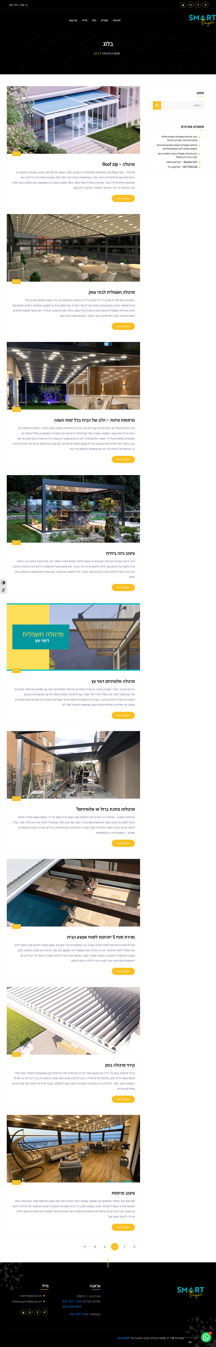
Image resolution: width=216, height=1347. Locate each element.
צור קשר (73, 20)
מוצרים (104, 20)
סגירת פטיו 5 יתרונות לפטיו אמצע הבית (101, 937)
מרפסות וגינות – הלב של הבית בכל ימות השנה (94, 420)
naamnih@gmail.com (31, 1296)
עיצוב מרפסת (123, 1193)
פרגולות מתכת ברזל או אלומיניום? (105, 809)
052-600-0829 (72, 1307)
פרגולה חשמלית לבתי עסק (111, 292)
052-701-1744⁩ (16, 5)
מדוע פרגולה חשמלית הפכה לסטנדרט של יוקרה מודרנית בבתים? (177, 155)
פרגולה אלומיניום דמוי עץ (113, 681)
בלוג (94, 20)
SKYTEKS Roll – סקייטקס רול (182, 167)
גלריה (84, 20)
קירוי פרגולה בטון (120, 1065)
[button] (206, 1337)
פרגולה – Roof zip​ (118, 164)
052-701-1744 (71, 1301)
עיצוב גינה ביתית (120, 553)
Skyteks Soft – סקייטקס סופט (182, 162)
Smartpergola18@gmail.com (27, 1301)
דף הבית (116, 20)
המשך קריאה (123, 198)
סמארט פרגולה (111, 53)
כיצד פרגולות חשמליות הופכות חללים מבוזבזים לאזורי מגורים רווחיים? (179, 138)
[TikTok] (205, 5)
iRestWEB (124, 1338)
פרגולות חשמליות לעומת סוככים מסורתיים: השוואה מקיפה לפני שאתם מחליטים (176, 147)
